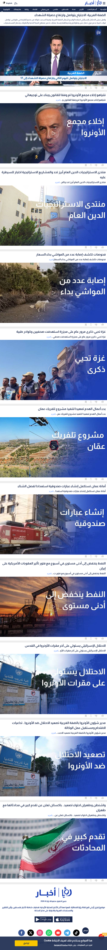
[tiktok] (76, 932)
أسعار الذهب (92, 9)
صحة (74, 9)
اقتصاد (34, 9)
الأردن (81, 9)
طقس (55, 9)
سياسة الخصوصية (61, 945)
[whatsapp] (49, 932)
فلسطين (65, 9)
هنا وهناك (17, 9)
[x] (30, 932)
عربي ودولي (45, 9)
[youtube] (58, 932)
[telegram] (67, 932)
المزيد (58, 100)
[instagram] (40, 932)
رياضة (27, 9)
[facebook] (21, 932)
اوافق (26, 943)
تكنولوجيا (6, 9)
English (9, 3)
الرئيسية (103, 9)
